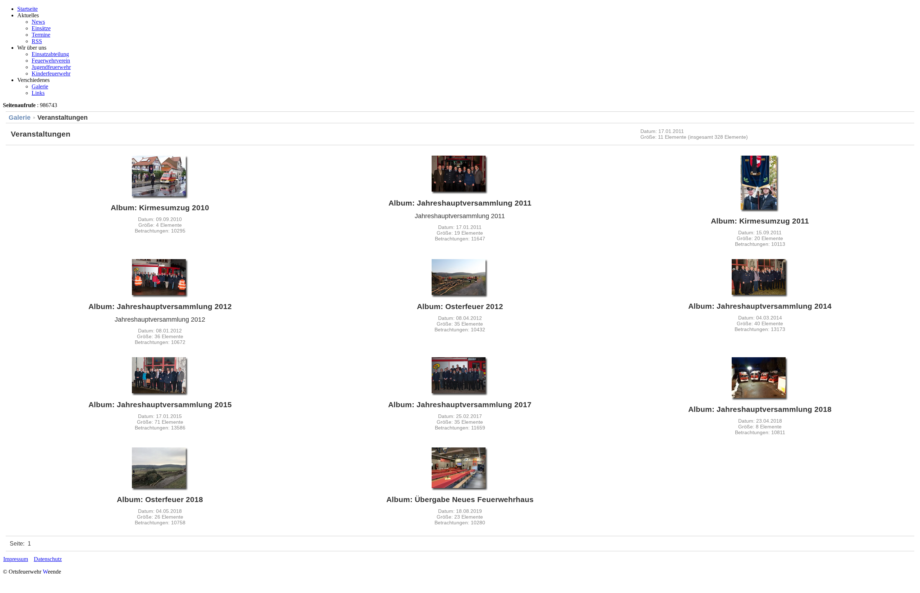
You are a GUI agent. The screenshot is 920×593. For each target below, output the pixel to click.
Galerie (20, 117)
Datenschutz (48, 559)
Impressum (15, 559)
